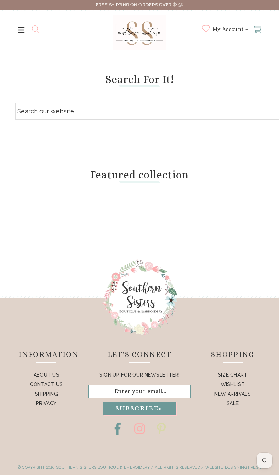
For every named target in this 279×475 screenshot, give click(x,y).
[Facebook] (118, 429)
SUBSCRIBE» (138, 408)
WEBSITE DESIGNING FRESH (233, 467)
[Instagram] (139, 429)
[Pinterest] (161, 429)
